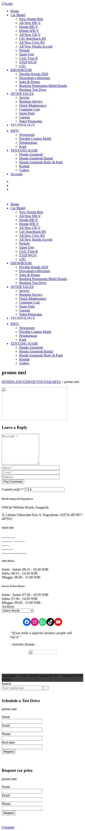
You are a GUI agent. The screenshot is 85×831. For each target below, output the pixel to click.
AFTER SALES (22, 93)
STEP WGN (28, 62)
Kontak (24, 166)
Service (24, 97)
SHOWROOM (21, 70)
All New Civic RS (32, 42)
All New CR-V (30, 34)
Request (8, 751)
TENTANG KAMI (23, 150)
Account (16, 174)
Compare (8, 827)
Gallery (24, 170)
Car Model (17, 15)
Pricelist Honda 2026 (33, 74)
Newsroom (26, 135)
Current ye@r (12, 489)
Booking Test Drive (32, 90)
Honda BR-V (28, 27)
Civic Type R (28, 58)
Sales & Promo (29, 82)
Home (14, 11)
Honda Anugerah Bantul (36, 158)
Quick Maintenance (32, 105)
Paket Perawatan (30, 121)
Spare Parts (27, 113)
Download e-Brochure (34, 78)
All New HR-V (30, 23)
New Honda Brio (31, 19)
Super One (26, 54)
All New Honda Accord (35, 46)
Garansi (24, 117)
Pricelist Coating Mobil (35, 138)
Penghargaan (28, 142)
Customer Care (29, 109)
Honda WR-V (29, 31)
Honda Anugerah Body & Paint (41, 162)
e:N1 (22, 66)
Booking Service (30, 101)
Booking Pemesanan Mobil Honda (43, 86)
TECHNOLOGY (22, 125)
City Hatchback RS (32, 38)
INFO (14, 131)
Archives (8, 606)
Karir (22, 146)
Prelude (24, 50)
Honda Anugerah (31, 154)
